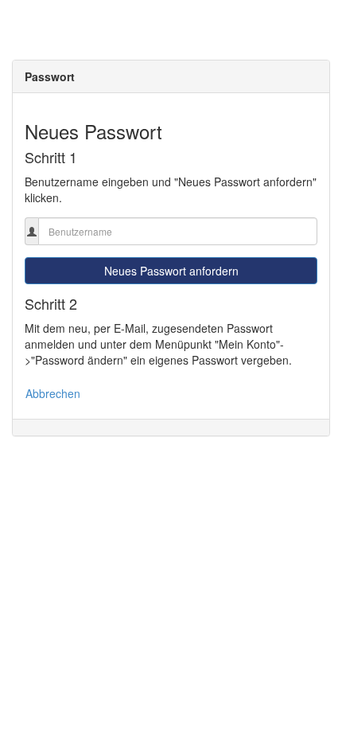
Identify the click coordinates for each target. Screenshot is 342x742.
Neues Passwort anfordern (171, 271)
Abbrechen (52, 393)
